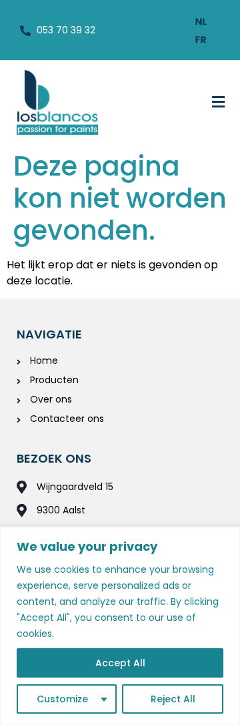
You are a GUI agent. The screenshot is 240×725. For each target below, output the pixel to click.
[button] (218, 102)
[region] (120, 626)
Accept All (120, 663)
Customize (62, 699)
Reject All (173, 699)
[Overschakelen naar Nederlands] (201, 21)
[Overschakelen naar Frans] (201, 39)
